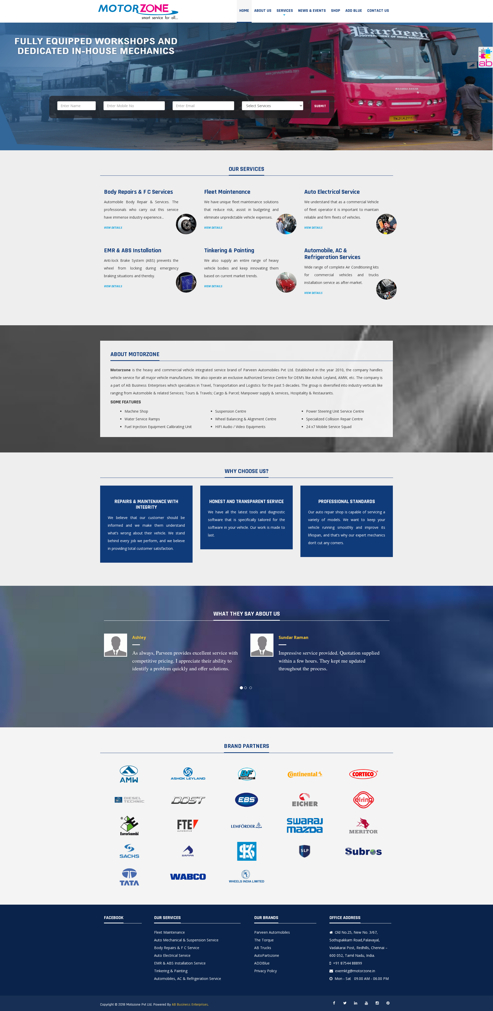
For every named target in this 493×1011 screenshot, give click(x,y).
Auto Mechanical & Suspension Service (186, 940)
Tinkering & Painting (170, 970)
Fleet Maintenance (169, 932)
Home (244, 10)
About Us (262, 10)
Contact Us (378, 10)
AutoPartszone (266, 955)
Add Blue (353, 10)
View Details (113, 227)
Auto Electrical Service (172, 955)
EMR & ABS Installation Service (180, 963)
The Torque (264, 940)
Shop (335, 10)
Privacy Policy (265, 970)
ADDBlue (262, 963)
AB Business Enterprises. (190, 1004)
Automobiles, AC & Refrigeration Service (187, 978)
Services (285, 10)
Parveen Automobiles (272, 932)
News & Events (312, 10)
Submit (320, 106)
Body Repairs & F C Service (176, 947)
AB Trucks (262, 947)
